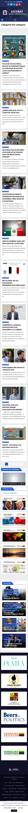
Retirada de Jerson (11, 598)
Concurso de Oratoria (19, 785)
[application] (14, 479)
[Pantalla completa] (23, 484)
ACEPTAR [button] (14, 810)
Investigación (9, 800)
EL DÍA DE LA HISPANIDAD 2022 (11, 629)
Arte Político (16, 603)
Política (5, 596)
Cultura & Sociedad (8, 594)
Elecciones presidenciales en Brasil (13, 613)
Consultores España (12, 788)
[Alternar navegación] (15, 20)
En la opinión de (16, 608)
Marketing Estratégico (17, 800)
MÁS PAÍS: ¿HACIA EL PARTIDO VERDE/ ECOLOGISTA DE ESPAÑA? (12, 407)
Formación (5, 797)
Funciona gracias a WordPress (10, 777)
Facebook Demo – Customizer (19, 794)
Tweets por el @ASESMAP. (10, 493)
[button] (14, 479)
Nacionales (17, 639)
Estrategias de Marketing (7, 794)
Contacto (6, 791)
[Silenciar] (21, 484)
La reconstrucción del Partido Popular (13, 645)
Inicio (10, 797)
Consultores (4, 788)
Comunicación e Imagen (9, 785)
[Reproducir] (4, 484)
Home (6, 782)
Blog (14, 782)
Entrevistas (11, 791)
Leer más (20, 807)
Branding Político (19, 782)
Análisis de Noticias (8, 589)
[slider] (13, 483)
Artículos (15, 589)
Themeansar (14, 779)
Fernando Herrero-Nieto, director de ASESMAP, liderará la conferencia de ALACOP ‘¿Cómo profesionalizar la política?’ (13, 68)
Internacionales (16, 594)
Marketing (11, 639)
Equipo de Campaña (19, 791)
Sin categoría (5, 107)
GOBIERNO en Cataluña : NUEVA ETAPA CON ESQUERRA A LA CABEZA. (12, 327)
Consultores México (22, 788)
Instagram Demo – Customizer (18, 797)
